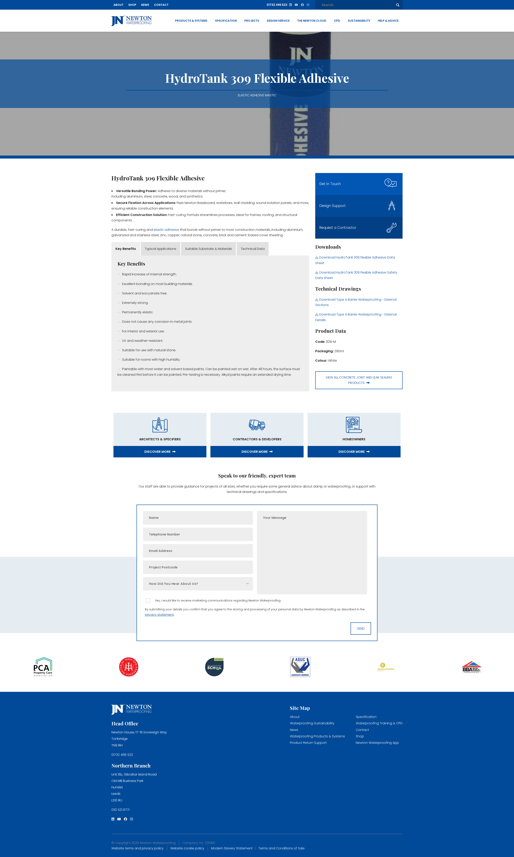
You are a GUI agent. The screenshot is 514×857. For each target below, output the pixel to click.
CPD (337, 21)
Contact (161, 5)
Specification (226, 21)
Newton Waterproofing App (377, 742)
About (118, 5)
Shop (132, 5)
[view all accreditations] (43, 667)
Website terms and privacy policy (137, 848)
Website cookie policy (187, 848)
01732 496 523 (122, 754)
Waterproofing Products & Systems (317, 736)
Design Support (332, 205)
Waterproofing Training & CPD (379, 723)
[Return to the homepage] (131, 20)
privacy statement (159, 614)
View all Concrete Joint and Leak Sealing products (359, 380)
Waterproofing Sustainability (312, 723)
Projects (251, 21)
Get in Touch (330, 183)
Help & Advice (388, 21)
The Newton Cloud (311, 21)
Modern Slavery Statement (232, 848)
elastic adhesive (166, 229)
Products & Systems (191, 21)
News (145, 5)
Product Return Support (308, 742)
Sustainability (359, 21)
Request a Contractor (337, 227)
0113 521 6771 (120, 809)
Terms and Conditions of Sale (281, 848)
